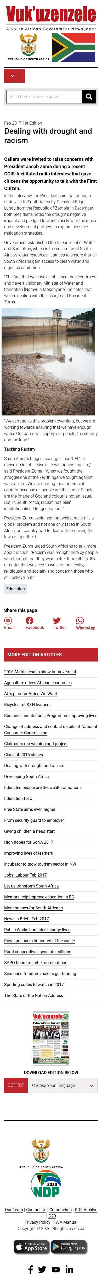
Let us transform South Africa (31, 886)
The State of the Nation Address (33, 995)
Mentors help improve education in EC (39, 897)
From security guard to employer (34, 820)
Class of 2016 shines (23, 754)
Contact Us (36, 1209)
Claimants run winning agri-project (35, 743)
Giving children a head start (29, 831)
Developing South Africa (26, 776)
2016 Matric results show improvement (40, 671)
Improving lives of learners (28, 853)
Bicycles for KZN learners (27, 704)
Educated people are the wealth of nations (43, 787)
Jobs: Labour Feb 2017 (25, 875)
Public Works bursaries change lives (37, 929)
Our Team (14, 1209)
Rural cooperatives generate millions (37, 951)
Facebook (35, 627)
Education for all (19, 798)
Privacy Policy (37, 1222)
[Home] (51, 34)
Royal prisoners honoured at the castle (39, 940)
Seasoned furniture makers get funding (40, 973)
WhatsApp (85, 628)
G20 (52, 1216)
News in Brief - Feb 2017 (26, 918)
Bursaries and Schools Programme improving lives (50, 715)
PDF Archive (86, 1209)
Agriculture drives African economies (38, 682)
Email (9, 627)
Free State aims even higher (29, 809)
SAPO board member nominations (35, 962)
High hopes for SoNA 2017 (28, 842)
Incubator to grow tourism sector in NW (40, 864)
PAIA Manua (65, 1222)
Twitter (59, 627)
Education (15, 588)
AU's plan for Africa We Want (30, 693)
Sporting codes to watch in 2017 (34, 984)
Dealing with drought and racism (34, 765)
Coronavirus (60, 1209)
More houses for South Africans (33, 907)
